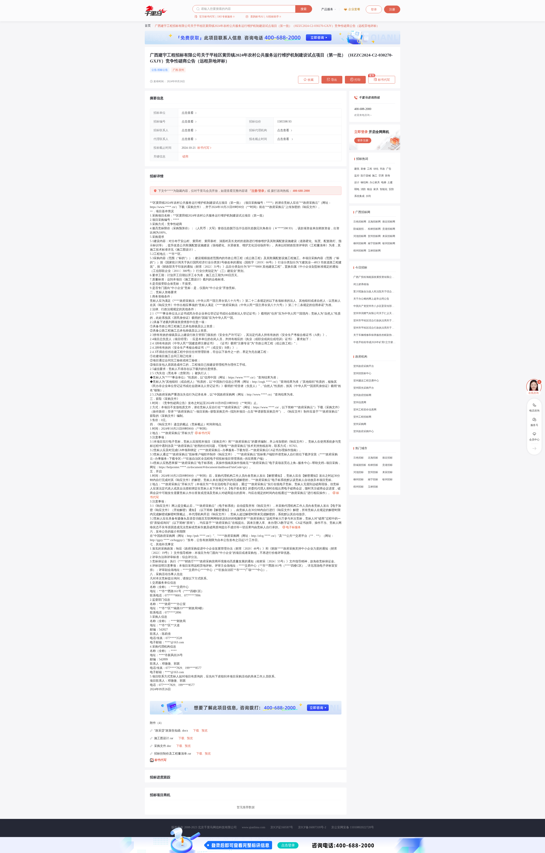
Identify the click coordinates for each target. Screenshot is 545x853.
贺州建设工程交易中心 (366, 380)
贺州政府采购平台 (363, 366)
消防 (363, 189)
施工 (374, 175)
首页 (148, 25)
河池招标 (358, 472)
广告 (388, 168)
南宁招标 (373, 479)
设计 (356, 182)
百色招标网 (359, 221)
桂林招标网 (374, 228)
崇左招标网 (388, 221)
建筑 (356, 168)
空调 (381, 175)
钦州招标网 (388, 243)
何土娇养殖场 (361, 284)
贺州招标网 (374, 236)
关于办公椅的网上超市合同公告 (371, 298)
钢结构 (364, 182)
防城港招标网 (359, 228)
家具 (376, 189)
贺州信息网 (359, 402)
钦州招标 (387, 479)
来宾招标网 (388, 236)
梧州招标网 (359, 250)
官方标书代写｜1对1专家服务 (215, 16)
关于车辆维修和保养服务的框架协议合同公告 (374, 334)
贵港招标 (387, 464)
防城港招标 (359, 464)
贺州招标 (373, 472)
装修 (363, 168)
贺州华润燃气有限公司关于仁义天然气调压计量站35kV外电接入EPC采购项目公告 (374, 313)
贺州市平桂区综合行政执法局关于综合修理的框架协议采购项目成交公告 (374, 320)
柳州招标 (358, 479)
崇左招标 (387, 457)
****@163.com (174, 642)
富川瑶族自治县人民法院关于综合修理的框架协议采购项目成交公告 (374, 291)
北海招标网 (374, 221)
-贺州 (181, 69)
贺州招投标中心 (362, 373)
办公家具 (375, 182)
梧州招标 (358, 486)
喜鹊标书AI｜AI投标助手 (264, 16)
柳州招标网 (359, 243)
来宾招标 (387, 472)
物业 (369, 189)
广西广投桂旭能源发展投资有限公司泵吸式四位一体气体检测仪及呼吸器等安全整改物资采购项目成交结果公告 (374, 277)
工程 (369, 168)
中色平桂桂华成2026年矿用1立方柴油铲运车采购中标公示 (374, 342)
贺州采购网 (359, 424)
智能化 (383, 189)
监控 (356, 175)
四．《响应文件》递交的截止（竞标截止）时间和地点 (185, 424)
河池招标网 (359, 236)
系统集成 (359, 196)
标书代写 (382, 79)
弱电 (356, 189)
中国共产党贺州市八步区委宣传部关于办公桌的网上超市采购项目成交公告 (374, 306)
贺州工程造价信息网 (364, 409)
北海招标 (373, 457)
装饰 (387, 175)
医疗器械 (366, 175)
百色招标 (358, 457)
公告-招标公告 (160, 69)
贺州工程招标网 (362, 416)
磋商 (185, 156)
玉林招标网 (374, 250)
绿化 (376, 168)
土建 (390, 182)
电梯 (383, 182)
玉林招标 (373, 486)
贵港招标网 (388, 228)
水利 (368, 196)
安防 (391, 189)
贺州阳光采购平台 (363, 387)
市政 (382, 168)
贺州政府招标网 (362, 395)
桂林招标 (373, 464)
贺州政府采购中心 (363, 431)
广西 (175, 69)
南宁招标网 (374, 243)
